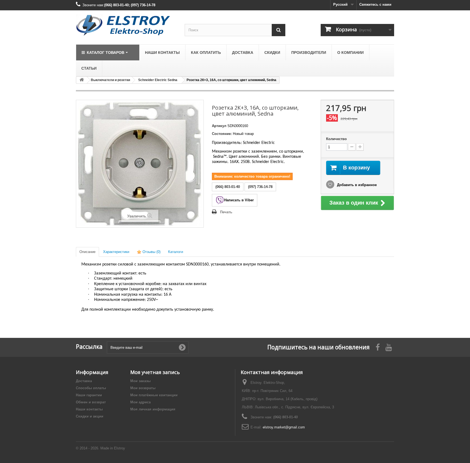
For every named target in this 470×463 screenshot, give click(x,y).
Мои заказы (140, 381)
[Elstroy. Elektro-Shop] (126, 25)
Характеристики (116, 252)
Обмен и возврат (91, 402)
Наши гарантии (89, 395)
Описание (87, 252)
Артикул (219, 126)
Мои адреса (140, 402)
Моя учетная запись (155, 372)
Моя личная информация (152, 409)
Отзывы (150, 252)
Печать (226, 212)
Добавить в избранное (356, 185)
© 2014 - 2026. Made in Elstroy (100, 448)
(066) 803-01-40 (285, 417)
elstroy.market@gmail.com (284, 427)
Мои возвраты (143, 388)
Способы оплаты (91, 388)
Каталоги (175, 252)
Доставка (84, 381)
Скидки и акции (89, 416)
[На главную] (81, 80)
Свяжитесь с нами (375, 4)
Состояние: (222, 134)
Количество (336, 139)
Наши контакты (89, 409)
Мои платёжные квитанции (154, 395)
